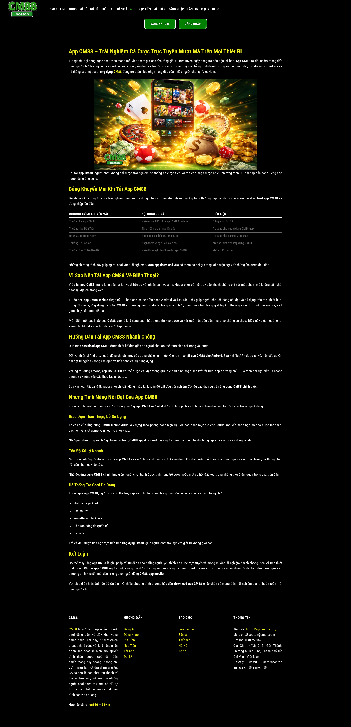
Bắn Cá (122, 9)
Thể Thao (107, 9)
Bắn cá (183, 635)
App (133, 9)
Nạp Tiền (145, 9)
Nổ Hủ (94, 9)
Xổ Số (84, 9)
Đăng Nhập (176, 9)
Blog (215, 9)
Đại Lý (205, 9)
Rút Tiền (159, 9)
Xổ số (182, 651)
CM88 (53, 9)
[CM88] (23, 9)
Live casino (68, 9)
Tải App (129, 651)
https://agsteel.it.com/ (261, 629)
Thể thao (185, 640)
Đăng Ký (192, 9)
